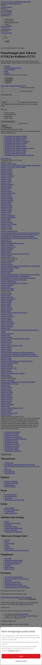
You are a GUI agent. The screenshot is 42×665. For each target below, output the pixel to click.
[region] (21, 646)
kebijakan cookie (13, 651)
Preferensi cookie (21, 661)
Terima (21, 656)
